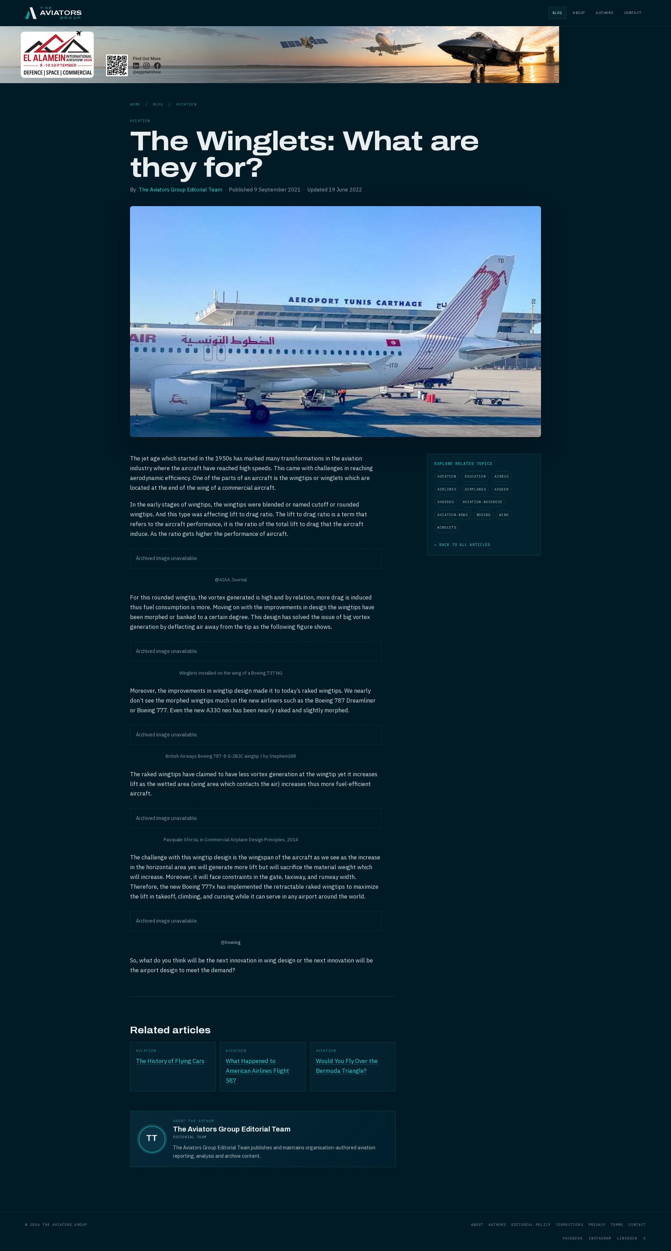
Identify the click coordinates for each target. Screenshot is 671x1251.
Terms (617, 1224)
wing (504, 514)
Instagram (600, 1238)
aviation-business (482, 502)
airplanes (475, 489)
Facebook (573, 1238)
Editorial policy (531, 1224)
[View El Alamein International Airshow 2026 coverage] (279, 81)
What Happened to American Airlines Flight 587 (257, 1070)
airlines (447, 489)
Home (135, 104)
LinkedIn (627, 1238)
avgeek (501, 489)
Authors (604, 12)
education (475, 476)
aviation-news (453, 514)
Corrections (569, 1224)
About (579, 12)
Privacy (597, 1224)
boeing (484, 514)
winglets (447, 527)
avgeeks (446, 502)
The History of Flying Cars (170, 1061)
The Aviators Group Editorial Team (180, 189)
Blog (558, 12)
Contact (633, 12)
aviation (186, 104)
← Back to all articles (462, 544)
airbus (501, 476)
